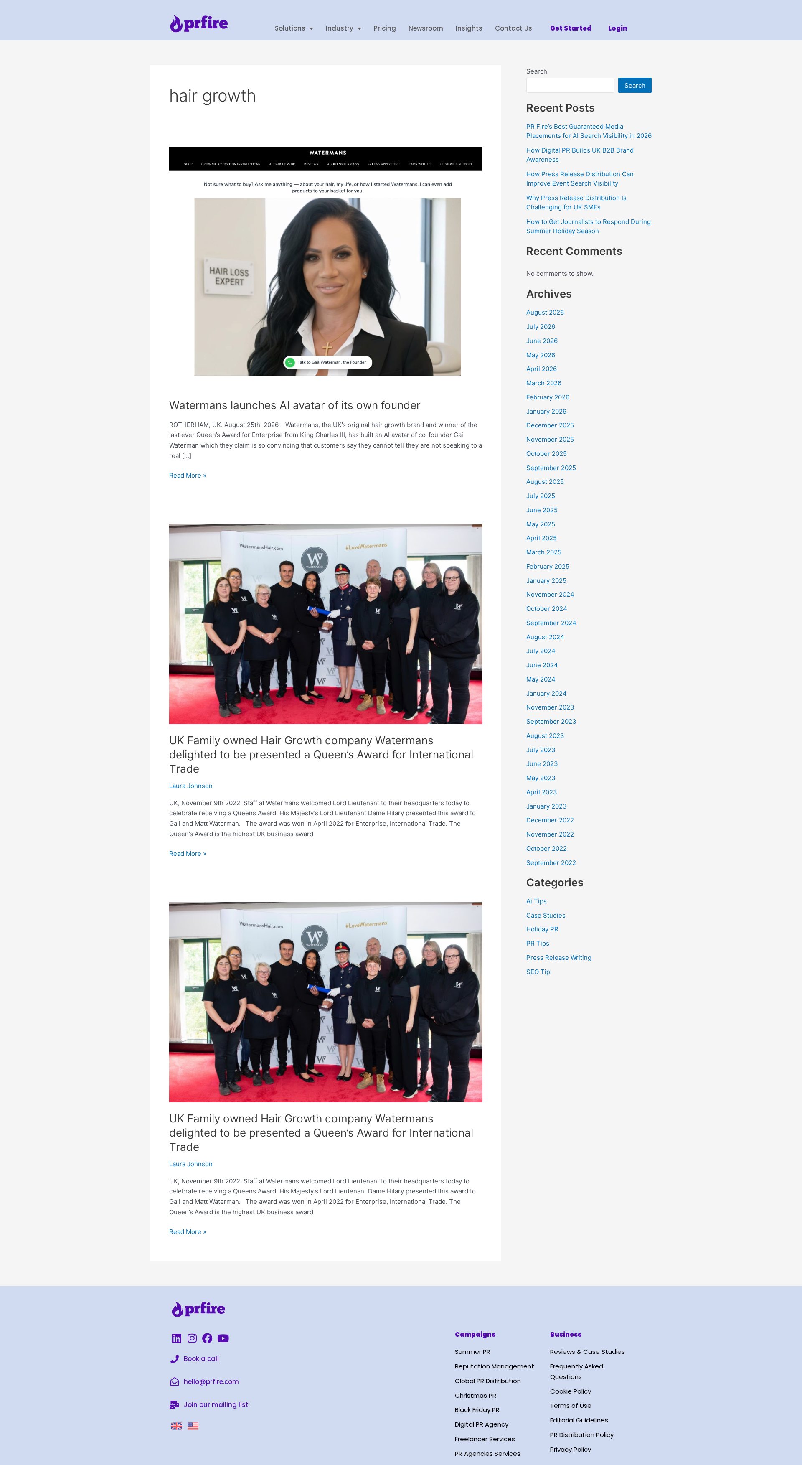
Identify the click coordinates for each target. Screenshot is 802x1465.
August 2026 (545, 312)
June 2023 (542, 764)
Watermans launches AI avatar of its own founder (295, 405)
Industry (339, 28)
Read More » (187, 475)
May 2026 (540, 355)
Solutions (290, 28)
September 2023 (551, 721)
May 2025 (540, 524)
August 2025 (545, 482)
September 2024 (551, 623)
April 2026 (541, 369)
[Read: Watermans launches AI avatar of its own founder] (325, 267)
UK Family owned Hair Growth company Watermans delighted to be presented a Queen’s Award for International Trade (321, 754)
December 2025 (550, 425)
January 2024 (546, 693)
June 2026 (542, 341)
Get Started (570, 28)
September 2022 (551, 863)
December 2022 (550, 820)
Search (536, 71)
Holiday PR (542, 929)
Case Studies (546, 915)
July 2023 (541, 750)
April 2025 (541, 538)
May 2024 (541, 679)
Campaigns (475, 1334)
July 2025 (540, 496)
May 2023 (541, 778)
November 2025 (550, 439)
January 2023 (546, 806)
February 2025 (547, 566)
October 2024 (546, 609)
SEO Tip (538, 972)
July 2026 (540, 327)
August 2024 (545, 637)
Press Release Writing (558, 957)
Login (617, 28)
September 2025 (551, 468)
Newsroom (426, 28)
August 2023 (545, 736)
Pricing (385, 28)
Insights (469, 28)
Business (565, 1334)
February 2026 (547, 397)
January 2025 (546, 581)
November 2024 (550, 594)
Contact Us (513, 28)
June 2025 (542, 510)
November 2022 (550, 834)
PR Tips (537, 943)
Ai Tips (536, 901)
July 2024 (541, 651)
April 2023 (541, 792)
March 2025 (543, 552)
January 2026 (546, 411)
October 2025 (546, 454)
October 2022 (546, 848)
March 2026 (543, 383)
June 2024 (542, 665)
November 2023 (550, 707)
